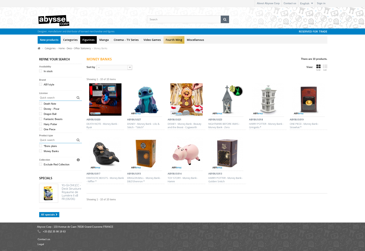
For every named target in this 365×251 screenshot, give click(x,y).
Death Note (50, 103)
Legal (41, 244)
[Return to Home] (39, 48)
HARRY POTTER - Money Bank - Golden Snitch (225, 179)
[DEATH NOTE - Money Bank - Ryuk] (105, 100)
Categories (70, 40)
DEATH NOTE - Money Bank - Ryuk (102, 125)
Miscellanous (195, 40)
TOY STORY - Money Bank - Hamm (183, 179)
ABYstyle (49, 84)
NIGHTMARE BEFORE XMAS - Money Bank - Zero (224, 125)
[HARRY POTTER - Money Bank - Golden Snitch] (227, 154)
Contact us (290, 3)
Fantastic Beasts (53, 119)
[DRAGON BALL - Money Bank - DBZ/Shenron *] (146, 154)
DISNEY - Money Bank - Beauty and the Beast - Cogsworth (184, 125)
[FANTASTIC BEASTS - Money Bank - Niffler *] (105, 154)
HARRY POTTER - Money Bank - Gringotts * (266, 125)
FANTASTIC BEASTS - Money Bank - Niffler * (105, 179)
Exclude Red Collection (56, 164)
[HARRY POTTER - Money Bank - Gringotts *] (268, 100)
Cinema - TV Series (126, 40)
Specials (45, 178)
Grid (318, 70)
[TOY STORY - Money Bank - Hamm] (186, 154)
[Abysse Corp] (65, 20)
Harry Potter (50, 124)
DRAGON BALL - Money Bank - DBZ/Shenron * (144, 179)
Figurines (88, 40)
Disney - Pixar (51, 108)
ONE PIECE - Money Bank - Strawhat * (304, 125)
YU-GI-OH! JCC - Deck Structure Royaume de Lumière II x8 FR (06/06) (71, 192)
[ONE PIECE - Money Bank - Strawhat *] (308, 100)
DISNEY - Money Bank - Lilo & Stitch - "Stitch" (143, 125)
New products (49, 40)
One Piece (49, 129)
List (325, 70)
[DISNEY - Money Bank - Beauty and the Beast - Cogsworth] (186, 100)
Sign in (321, 3)
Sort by (90, 67)
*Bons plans (50, 146)
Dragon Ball (50, 114)
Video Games (152, 40)
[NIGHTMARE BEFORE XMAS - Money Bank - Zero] (227, 100)
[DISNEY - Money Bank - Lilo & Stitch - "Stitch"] (146, 100)
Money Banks (51, 151)
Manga (104, 40)
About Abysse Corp (268, 3)
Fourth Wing (174, 40)
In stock (48, 71)
